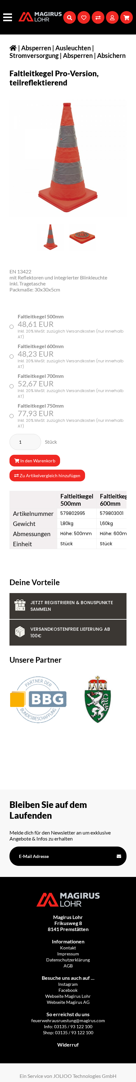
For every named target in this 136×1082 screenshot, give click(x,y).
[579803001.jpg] (50, 237)
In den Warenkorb (37, 460)
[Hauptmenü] (8, 17)
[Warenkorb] (126, 17)
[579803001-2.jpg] (82, 237)
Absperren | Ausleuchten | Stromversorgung (51, 51)
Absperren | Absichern (94, 55)
